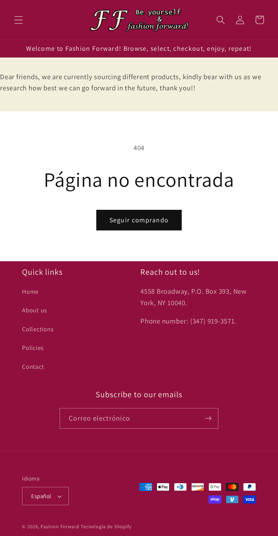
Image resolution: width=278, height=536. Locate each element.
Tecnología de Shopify (106, 526)
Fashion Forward (60, 526)
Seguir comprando (139, 220)
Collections (38, 329)
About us (34, 310)
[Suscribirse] (208, 418)
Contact (33, 366)
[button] (18, 19)
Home (30, 291)
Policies (33, 347)
